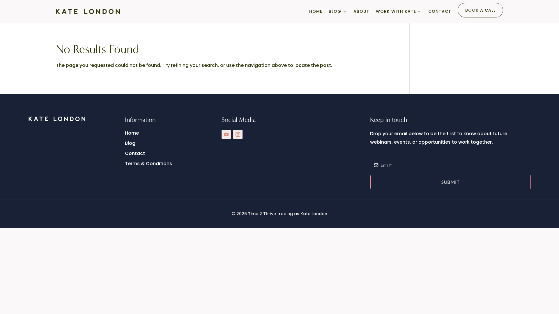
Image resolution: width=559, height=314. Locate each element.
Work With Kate (396, 11)
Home (315, 11)
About (361, 11)
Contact (439, 11)
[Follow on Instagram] (238, 134)
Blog (335, 11)
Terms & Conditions (148, 163)
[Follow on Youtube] (226, 134)
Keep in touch (388, 120)
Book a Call (480, 10)
